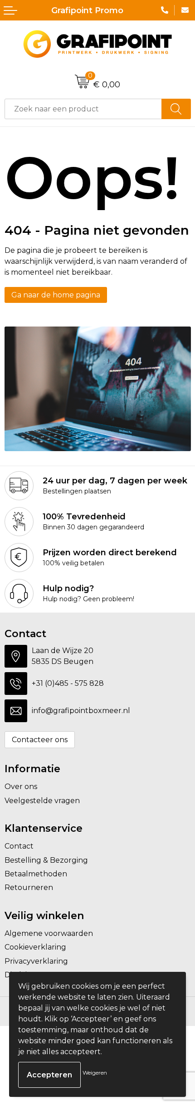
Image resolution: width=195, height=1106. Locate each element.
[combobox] (83, 109)
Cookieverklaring (35, 947)
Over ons (21, 786)
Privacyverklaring (36, 961)
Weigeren (95, 1072)
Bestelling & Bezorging (46, 860)
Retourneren (29, 887)
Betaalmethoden (36, 874)
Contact (19, 846)
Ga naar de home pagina (55, 295)
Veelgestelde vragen (42, 800)
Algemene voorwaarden (49, 933)
